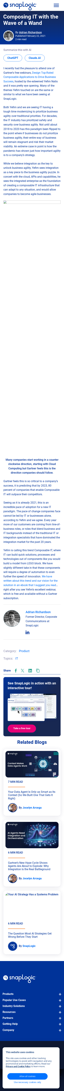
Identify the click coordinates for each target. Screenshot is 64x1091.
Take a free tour (21, 728)
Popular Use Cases (14, 1000)
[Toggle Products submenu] (59, 996)
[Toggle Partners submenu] (59, 1020)
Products (8, 994)
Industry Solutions (14, 1006)
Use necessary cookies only (27, 1082)
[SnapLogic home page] (20, 978)
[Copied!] (37, 670)
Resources (9, 1012)
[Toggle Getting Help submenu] (59, 1026)
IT (16, 658)
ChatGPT (14, 58)
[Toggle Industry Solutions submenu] (59, 1008)
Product (24, 651)
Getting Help (10, 1024)
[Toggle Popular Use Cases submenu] (59, 1002)
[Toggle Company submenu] (59, 1032)
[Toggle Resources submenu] (59, 1014)
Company (8, 1030)
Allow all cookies (27, 1076)
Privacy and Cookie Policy (18, 1066)
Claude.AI (37, 58)
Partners (8, 1018)
